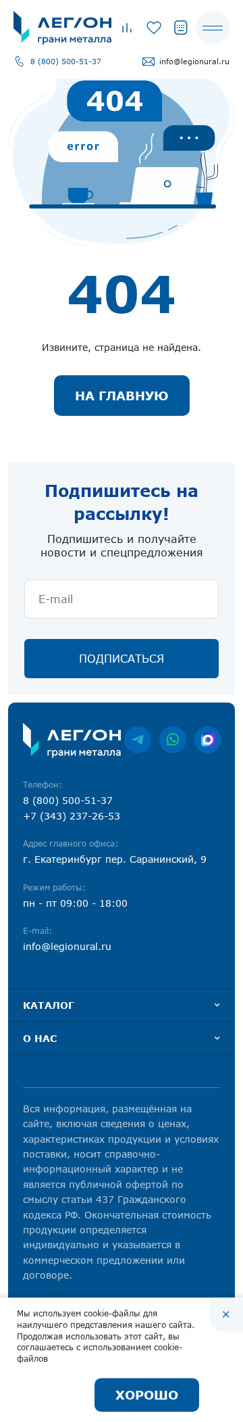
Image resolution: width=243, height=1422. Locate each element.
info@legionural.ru (194, 61)
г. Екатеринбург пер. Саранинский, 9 (115, 859)
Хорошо (146, 1395)
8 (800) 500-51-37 (65, 61)
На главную (122, 395)
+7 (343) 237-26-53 (71, 816)
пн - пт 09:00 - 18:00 (75, 903)
